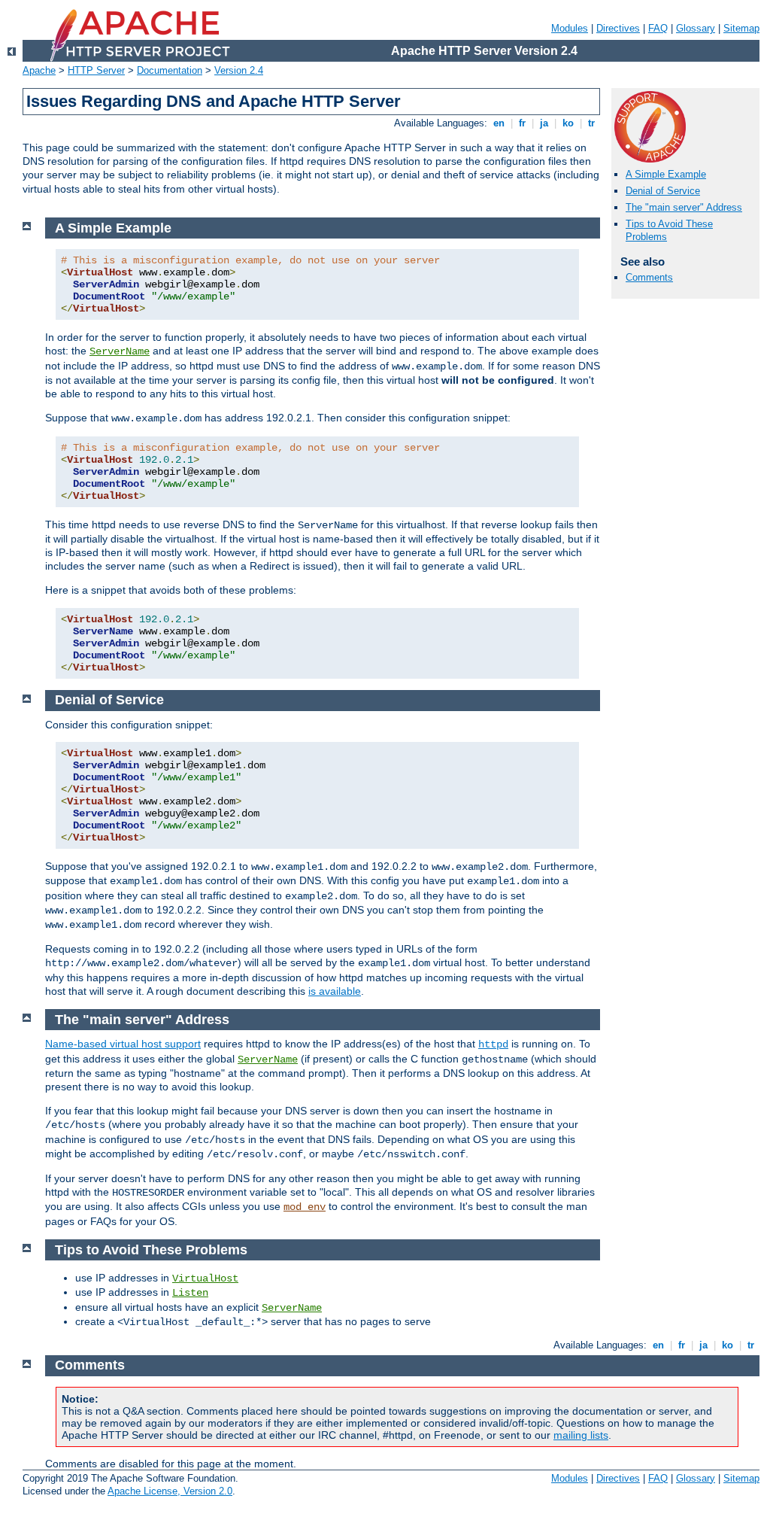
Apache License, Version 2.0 (170, 1491)
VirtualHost (205, 1278)
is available (334, 991)
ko (568, 123)
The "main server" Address (684, 207)
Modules (569, 28)
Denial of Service (663, 190)
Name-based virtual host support (123, 1044)
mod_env (304, 1207)
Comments (649, 277)
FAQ (658, 28)
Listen (190, 1293)
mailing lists (580, 1435)
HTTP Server (96, 70)
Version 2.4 (238, 70)
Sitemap (741, 28)
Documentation (169, 70)
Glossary (695, 28)
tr (591, 123)
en (499, 123)
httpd (493, 1044)
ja (544, 123)
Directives (618, 28)
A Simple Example (666, 174)
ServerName (119, 351)
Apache (39, 70)
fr (522, 123)
